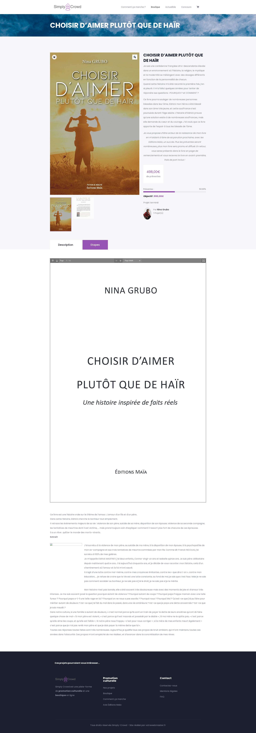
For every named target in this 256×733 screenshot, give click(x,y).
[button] (134, 57)
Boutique (155, 7)
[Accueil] (67, 7)
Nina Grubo (163, 209)
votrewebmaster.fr (156, 725)
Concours (186, 7)
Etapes (95, 245)
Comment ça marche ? (133, 7)
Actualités (170, 7)
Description (65, 245)
